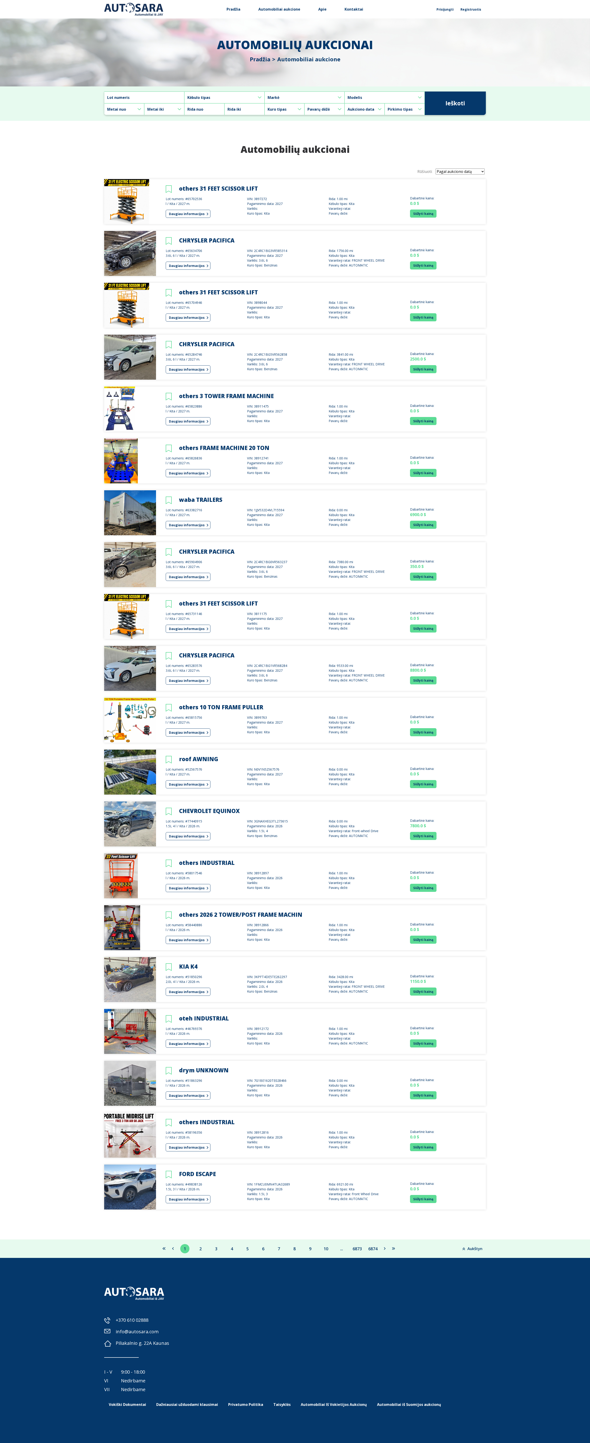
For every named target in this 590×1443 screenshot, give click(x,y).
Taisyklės (282, 1404)
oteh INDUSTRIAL (204, 1018)
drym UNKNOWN (204, 1070)
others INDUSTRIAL (207, 862)
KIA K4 (188, 966)
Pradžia (233, 9)
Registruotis (470, 9)
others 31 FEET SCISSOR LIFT (218, 188)
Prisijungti (445, 9)
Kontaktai (354, 9)
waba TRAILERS (200, 499)
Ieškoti (455, 103)
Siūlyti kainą (423, 213)
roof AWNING (198, 759)
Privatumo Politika (245, 1404)
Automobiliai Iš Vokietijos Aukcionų (334, 1404)
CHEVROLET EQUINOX (209, 811)
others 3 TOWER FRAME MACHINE (226, 396)
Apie (322, 9)
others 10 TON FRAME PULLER (221, 707)
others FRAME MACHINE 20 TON (224, 448)
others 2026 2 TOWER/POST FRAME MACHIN (240, 914)
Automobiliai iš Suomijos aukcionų (409, 1404)
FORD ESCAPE (197, 1174)
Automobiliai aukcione (279, 9)
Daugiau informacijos (187, 214)
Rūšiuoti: (424, 171)
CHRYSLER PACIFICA (206, 240)
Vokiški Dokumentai (127, 1404)
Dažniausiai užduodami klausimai (187, 1404)
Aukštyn (474, 1248)
